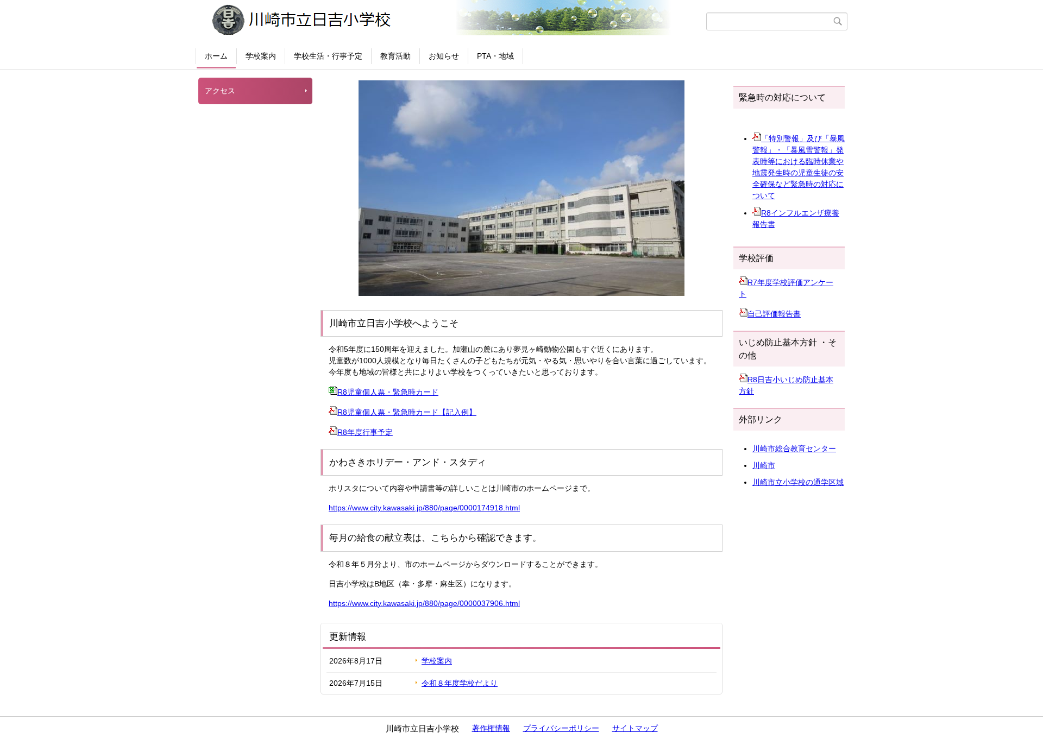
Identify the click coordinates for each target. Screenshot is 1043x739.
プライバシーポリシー (561, 728)
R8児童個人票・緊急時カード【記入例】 (406, 412)
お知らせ (444, 56)
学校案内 (261, 56)
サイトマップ (635, 728)
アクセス (220, 90)
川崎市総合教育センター (794, 448)
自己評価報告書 (774, 314)
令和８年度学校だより (460, 683)
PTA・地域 (495, 56)
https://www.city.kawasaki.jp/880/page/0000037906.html (424, 603)
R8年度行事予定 (365, 432)
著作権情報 (491, 728)
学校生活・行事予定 (328, 56)
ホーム (216, 56)
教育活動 (395, 56)
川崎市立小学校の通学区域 (798, 482)
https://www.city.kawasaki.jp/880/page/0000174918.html (424, 507)
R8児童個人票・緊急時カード (387, 392)
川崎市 (763, 465)
